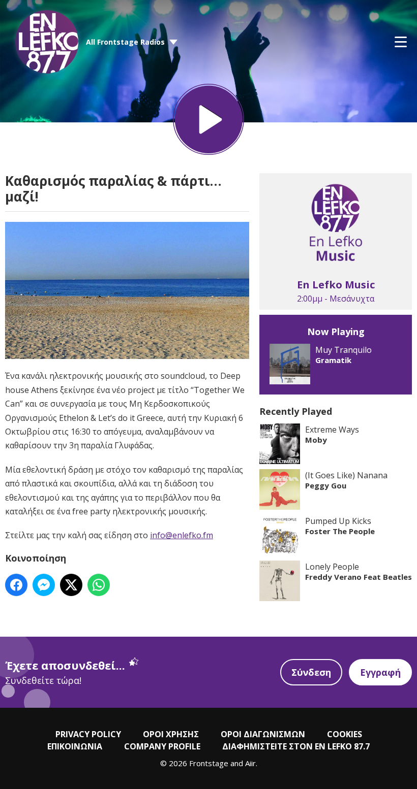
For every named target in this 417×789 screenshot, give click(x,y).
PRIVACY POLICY (88, 734)
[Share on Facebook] (16, 585)
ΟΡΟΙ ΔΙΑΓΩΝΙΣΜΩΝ (263, 734)
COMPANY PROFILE (162, 746)
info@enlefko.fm (181, 535)
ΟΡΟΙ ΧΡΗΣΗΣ (171, 734)
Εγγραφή (380, 672)
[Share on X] (71, 585)
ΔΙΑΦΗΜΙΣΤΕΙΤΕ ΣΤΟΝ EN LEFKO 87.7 (296, 746)
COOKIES (344, 734)
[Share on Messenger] (44, 585)
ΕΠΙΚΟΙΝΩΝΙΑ (74, 746)
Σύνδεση (311, 672)
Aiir (250, 763)
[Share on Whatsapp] (98, 585)
